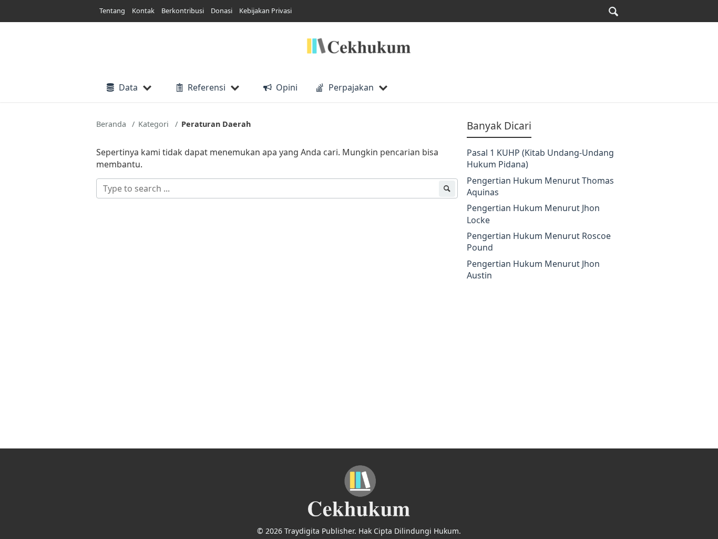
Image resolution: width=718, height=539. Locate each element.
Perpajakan (351, 87)
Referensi (206, 87)
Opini (286, 87)
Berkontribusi (182, 10)
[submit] (447, 188)
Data (128, 87)
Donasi (221, 10)
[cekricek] (359, 491)
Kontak (143, 10)
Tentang (112, 10)
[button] (613, 11)
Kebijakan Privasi (265, 10)
